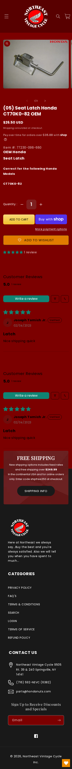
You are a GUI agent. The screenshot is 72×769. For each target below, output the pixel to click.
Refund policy (19, 638)
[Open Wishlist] (66, 763)
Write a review (26, 298)
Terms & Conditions (24, 604)
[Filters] (55, 299)
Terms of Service (21, 629)
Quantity (10, 204)
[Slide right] (45, 100)
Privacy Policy (20, 588)
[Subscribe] (59, 720)
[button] (6, 16)
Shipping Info (36, 491)
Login (12, 621)
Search (13, 613)
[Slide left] (27, 100)
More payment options (51, 229)
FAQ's (12, 596)
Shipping (8, 128)
